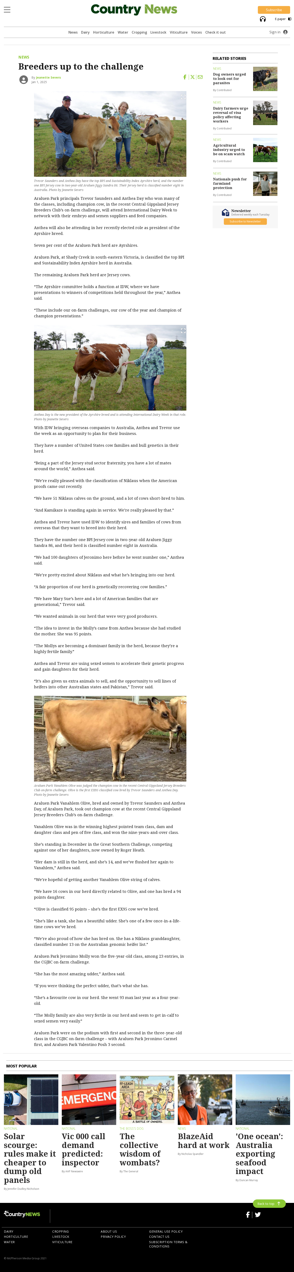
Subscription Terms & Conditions (168, 1244)
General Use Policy (166, 1231)
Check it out (215, 32)
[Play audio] (262, 19)
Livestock (158, 32)
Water (123, 32)
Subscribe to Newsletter (245, 221)
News (73, 32)
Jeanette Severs (48, 77)
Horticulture (103, 32)
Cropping (139, 32)
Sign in (274, 32)
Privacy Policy (113, 1237)
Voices (196, 32)
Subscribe (274, 10)
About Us (109, 1231)
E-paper (280, 19)
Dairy (85, 32)
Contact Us (159, 1237)
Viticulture (179, 32)
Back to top (265, 1203)
